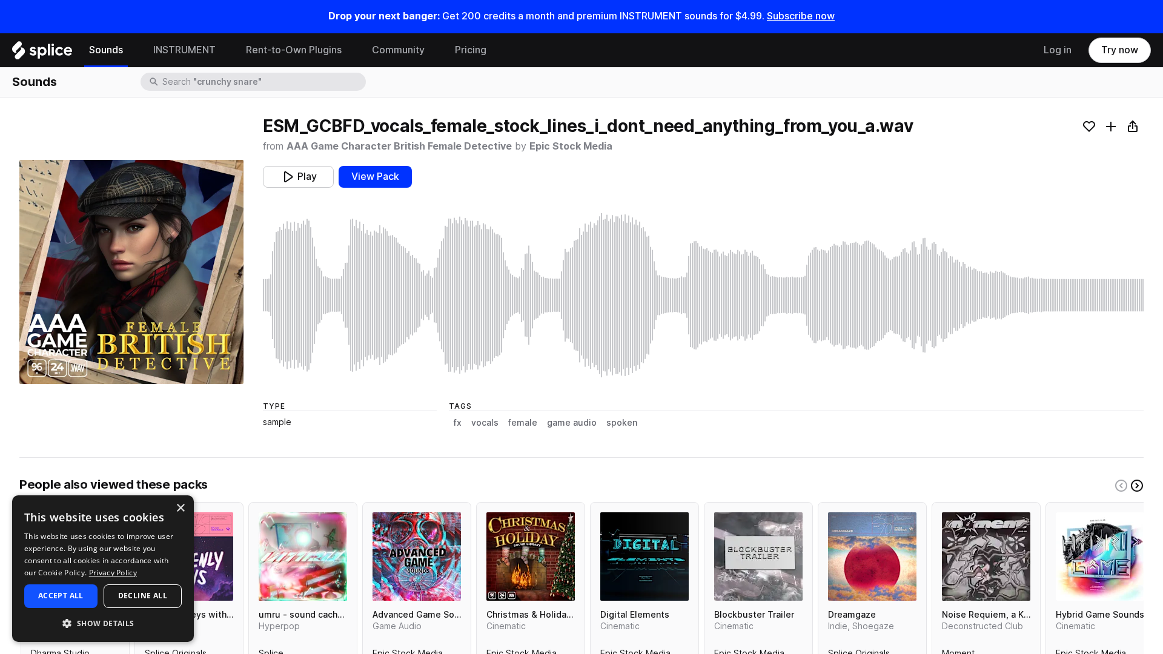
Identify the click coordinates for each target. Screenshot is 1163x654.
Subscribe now (801, 16)
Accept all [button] (61, 595)
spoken (621, 423)
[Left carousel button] (1121, 486)
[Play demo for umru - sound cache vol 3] (302, 556)
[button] (103, 623)
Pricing (470, 50)
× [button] (180, 508)
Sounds (106, 50)
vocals (485, 423)
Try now (1119, 50)
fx (458, 423)
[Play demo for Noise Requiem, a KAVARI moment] (986, 556)
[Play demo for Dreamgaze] (872, 556)
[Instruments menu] (224, 50)
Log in (1058, 50)
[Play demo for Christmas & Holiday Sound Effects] (530, 556)
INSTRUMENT (184, 50)
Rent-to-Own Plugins (294, 50)
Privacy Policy (113, 572)
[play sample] (703, 295)
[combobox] (262, 82)
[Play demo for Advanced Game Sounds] (416, 556)
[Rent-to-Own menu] (350, 50)
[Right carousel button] (1137, 486)
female (522, 423)
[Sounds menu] (132, 50)
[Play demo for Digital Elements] (644, 556)
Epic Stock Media (570, 146)
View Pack (375, 176)
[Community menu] (433, 50)
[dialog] (103, 568)
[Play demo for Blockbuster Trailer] (758, 556)
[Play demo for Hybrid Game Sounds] (1100, 556)
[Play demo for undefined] (131, 271)
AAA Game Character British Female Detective (399, 146)
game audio (572, 423)
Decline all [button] (142, 595)
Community (398, 50)
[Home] (42, 53)
